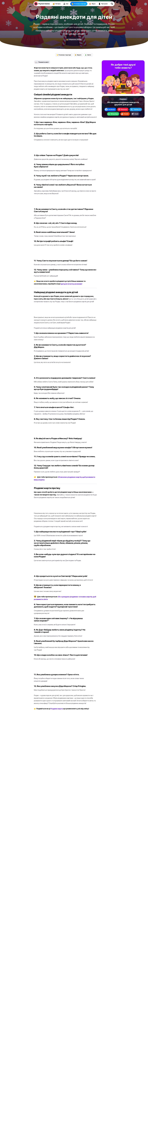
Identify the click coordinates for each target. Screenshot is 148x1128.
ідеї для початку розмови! (71, 284)
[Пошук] (112, 3)
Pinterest (124, 109)
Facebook (111, 109)
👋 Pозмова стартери (63, 55)
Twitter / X (137, 109)
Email (136, 114)
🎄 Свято (88, 55)
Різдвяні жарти (57, 709)
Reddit (126, 114)
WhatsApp (114, 114)
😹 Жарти (78, 55)
